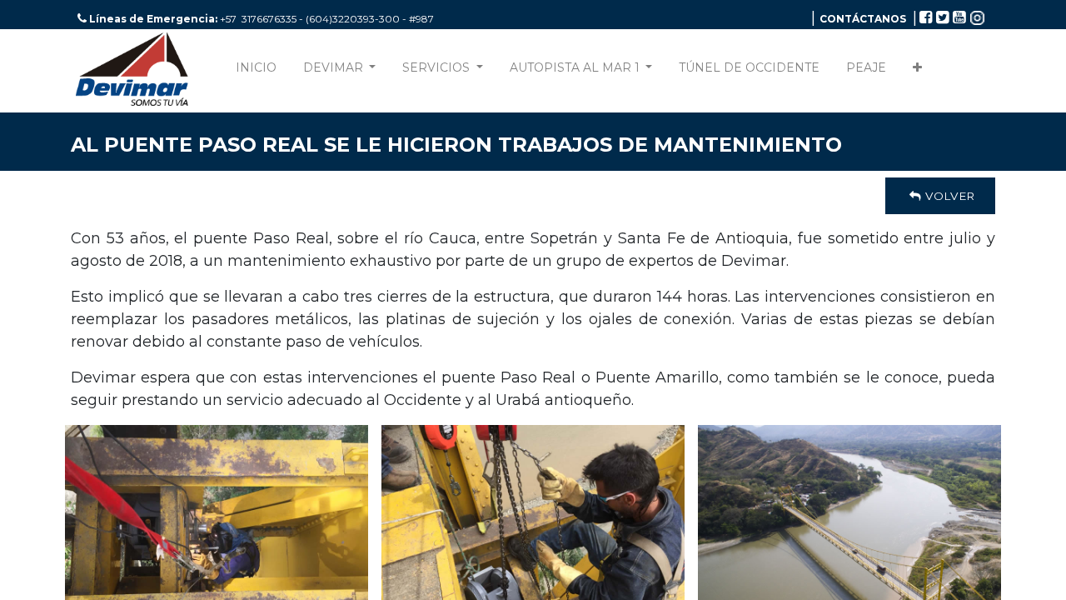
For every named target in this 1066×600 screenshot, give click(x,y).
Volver (948, 195)
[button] (917, 71)
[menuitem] (256, 71)
